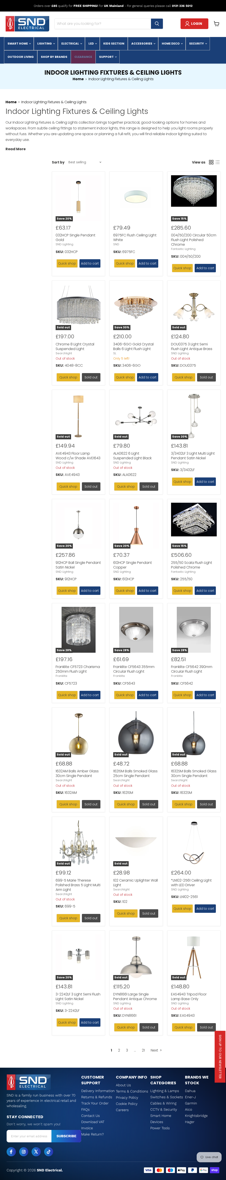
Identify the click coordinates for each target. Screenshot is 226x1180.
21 (143, 1050)
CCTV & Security (163, 1109)
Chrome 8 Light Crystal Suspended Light (75, 346)
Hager (189, 1122)
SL (114, 353)
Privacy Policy (127, 1097)
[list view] (217, 162)
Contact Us (90, 1116)
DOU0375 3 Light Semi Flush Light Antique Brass (191, 346)
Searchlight (64, 353)
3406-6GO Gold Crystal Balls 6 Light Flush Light (133, 346)
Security (197, 43)
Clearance (83, 57)
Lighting (45, 43)
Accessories (142, 43)
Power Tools (160, 1128)
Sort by (58, 162)
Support (106, 57)
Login (196, 23)
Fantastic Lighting (183, 249)
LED (91, 43)
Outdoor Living (21, 57)
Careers (122, 1110)
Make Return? (92, 1134)
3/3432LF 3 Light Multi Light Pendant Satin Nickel (193, 456)
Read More (16, 149)
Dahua (190, 1091)
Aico (188, 1109)
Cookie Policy (126, 1104)
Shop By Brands (54, 57)
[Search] (157, 24)
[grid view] (211, 162)
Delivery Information (98, 1091)
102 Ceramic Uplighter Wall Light (135, 883)
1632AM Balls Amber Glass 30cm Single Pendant (77, 773)
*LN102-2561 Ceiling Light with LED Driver (191, 883)
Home (78, 79)
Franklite (61, 676)
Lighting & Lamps (164, 1091)
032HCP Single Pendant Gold (75, 237)
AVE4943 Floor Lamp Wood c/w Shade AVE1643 (78, 456)
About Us (123, 1085)
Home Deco (171, 43)
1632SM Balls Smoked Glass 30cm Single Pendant (194, 773)
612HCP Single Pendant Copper (132, 565)
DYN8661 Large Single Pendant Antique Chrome (135, 996)
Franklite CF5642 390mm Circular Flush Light (191, 669)
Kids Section (113, 43)
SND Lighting (64, 244)
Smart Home (18, 43)
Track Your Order (95, 1103)
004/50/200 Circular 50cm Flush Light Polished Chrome (193, 240)
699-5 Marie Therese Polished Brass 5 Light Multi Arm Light (78, 885)
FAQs (85, 1109)
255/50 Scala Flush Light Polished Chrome (191, 565)
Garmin (191, 1103)
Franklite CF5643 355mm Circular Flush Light (133, 669)
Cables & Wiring (163, 1103)
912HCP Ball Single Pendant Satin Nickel (78, 565)
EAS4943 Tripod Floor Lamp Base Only (189, 996)
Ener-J (190, 1097)
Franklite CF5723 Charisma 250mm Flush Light (78, 669)
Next (155, 1050)
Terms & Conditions (132, 1091)
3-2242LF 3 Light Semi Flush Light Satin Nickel (78, 996)
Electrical (70, 43)
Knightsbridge (196, 1116)
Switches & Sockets (166, 1097)
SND (116, 244)
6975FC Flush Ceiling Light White (134, 237)
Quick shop (67, 263)
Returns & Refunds (96, 1097)
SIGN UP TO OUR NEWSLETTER (220, 1057)
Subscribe (66, 1136)
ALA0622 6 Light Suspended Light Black (132, 456)
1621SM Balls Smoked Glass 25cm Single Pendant (135, 773)
